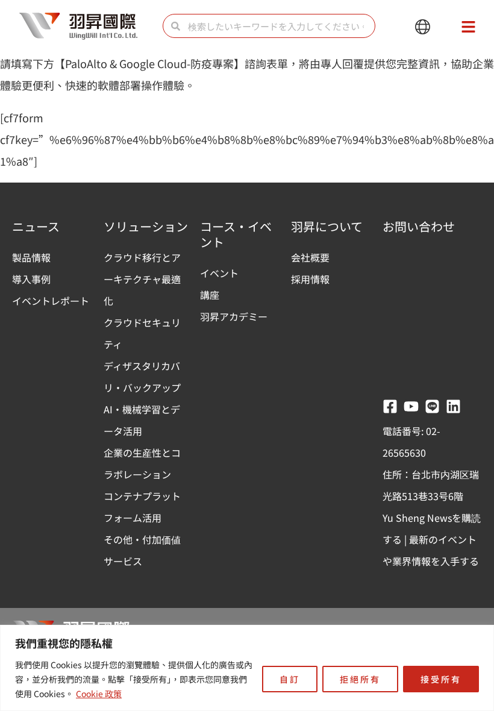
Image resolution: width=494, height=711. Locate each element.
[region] (247, 668)
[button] (422, 27)
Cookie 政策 (99, 694)
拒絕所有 (360, 679)
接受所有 (441, 679)
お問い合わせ (419, 226)
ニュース (36, 226)
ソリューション (146, 226)
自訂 (290, 679)
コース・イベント (236, 234)
